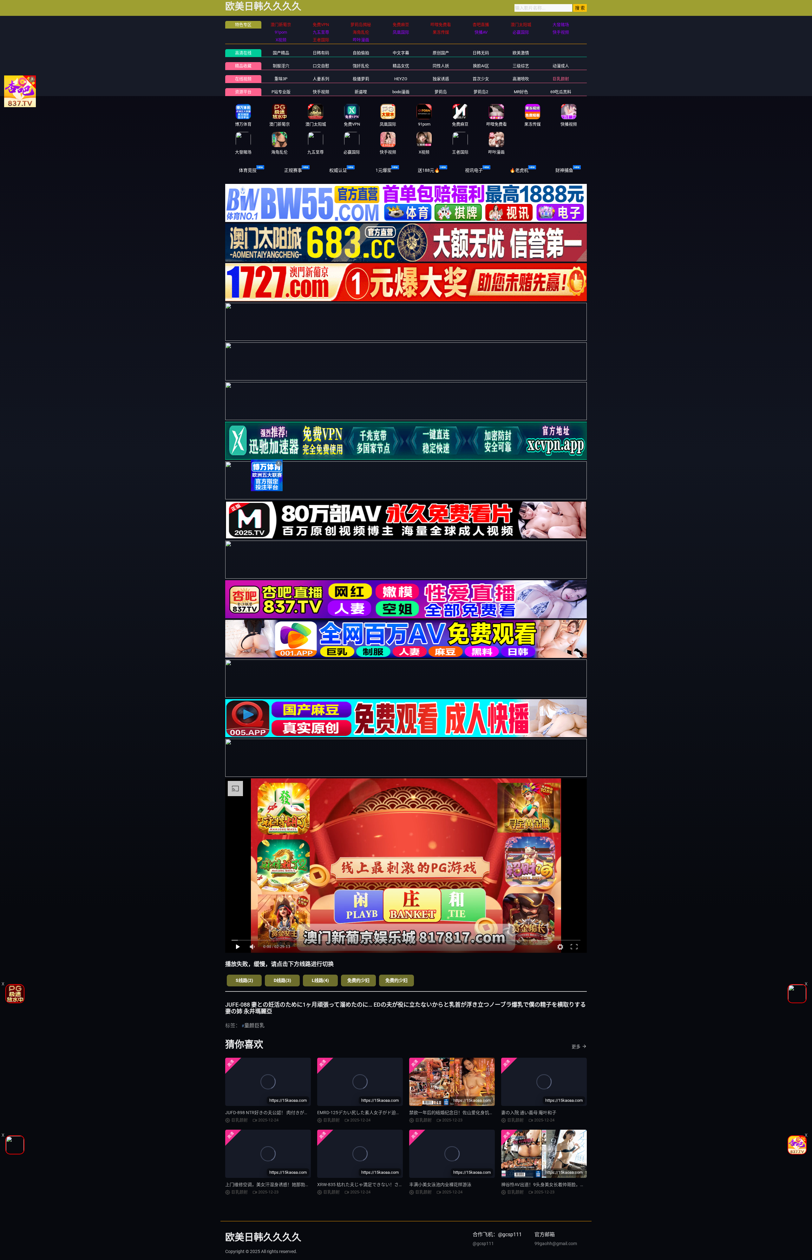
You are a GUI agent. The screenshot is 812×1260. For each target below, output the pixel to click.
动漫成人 (561, 65)
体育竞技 (248, 170)
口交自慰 (321, 65)
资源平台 (243, 91)
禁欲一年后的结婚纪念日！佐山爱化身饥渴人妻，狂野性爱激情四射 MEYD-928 (486, 1112)
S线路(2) (244, 980)
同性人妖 (441, 65)
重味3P (280, 78)
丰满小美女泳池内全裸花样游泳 (440, 1184)
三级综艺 (521, 65)
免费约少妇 (358, 980)
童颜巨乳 (254, 1026)
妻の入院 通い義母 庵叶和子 (528, 1112)
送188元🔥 (429, 170)
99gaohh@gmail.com (555, 1243)
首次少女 (481, 78)
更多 (576, 1046)
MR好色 (521, 91)
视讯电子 (474, 170)
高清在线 (243, 52)
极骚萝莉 (361, 78)
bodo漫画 (400, 91)
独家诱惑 (441, 78)
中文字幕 (401, 52)
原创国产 (441, 52)
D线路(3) (282, 980)
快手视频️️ (321, 91)
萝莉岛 (441, 91)
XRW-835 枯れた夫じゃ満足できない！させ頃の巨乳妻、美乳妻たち (384, 1184)
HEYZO (400, 78)
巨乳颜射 (561, 78)
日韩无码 (481, 52)
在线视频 (243, 78)
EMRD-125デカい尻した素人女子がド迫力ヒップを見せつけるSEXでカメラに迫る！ (400, 1112)
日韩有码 (321, 52)
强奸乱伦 (361, 65)
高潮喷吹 (521, 78)
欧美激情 (521, 52)
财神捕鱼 (564, 170)
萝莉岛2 (481, 91)
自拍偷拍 (361, 52)
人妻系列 (321, 78)
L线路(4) (320, 980)
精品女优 (401, 65)
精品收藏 (243, 65)
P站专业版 (281, 91)
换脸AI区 (481, 65)
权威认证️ (338, 170)
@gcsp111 (483, 1243)
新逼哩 (361, 91)
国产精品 (281, 52)
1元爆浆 (383, 170)
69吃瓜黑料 (560, 91)
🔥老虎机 (519, 170)
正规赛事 (293, 170)
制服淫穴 (281, 65)
